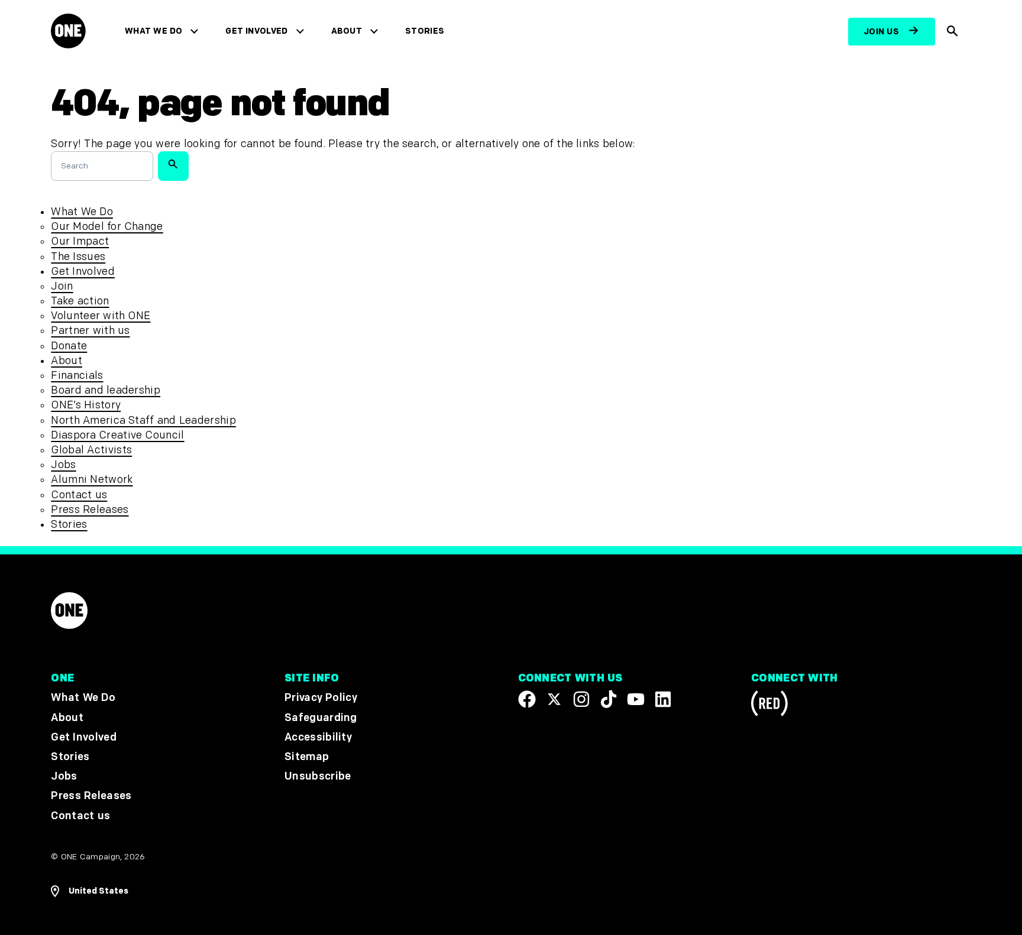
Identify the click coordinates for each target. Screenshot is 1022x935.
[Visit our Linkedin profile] (663, 699)
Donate (69, 346)
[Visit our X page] (554, 699)
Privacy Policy (320, 697)
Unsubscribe (317, 776)
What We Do (153, 31)
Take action (80, 301)
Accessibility (318, 737)
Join (62, 286)
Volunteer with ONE (100, 316)
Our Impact (80, 241)
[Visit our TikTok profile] (608, 699)
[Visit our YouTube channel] (636, 699)
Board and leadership (105, 390)
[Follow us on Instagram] (581, 699)
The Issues (78, 257)
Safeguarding (320, 717)
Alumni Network (91, 479)
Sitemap (306, 757)
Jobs (63, 465)
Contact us (79, 495)
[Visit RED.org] (769, 705)
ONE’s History (86, 405)
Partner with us (90, 330)
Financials (77, 375)
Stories (424, 31)
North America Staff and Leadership (143, 420)
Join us (881, 32)
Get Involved (256, 31)
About (347, 31)
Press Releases (89, 510)
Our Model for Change (107, 226)
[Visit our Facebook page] (527, 699)
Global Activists (91, 450)
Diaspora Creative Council (117, 435)
